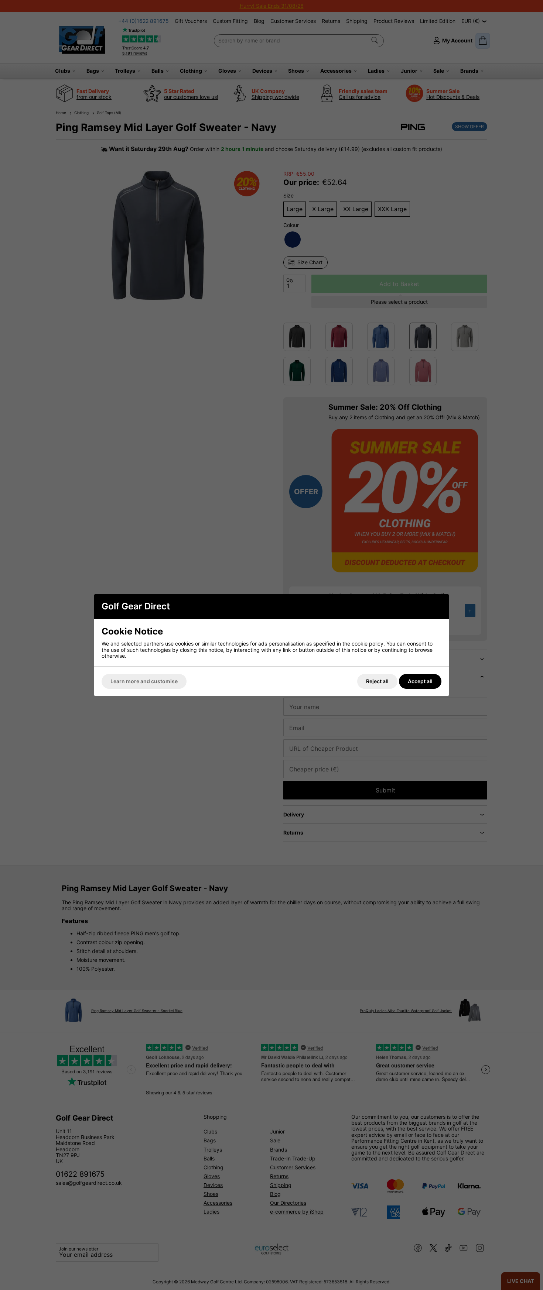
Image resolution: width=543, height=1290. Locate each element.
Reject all (377, 681)
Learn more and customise (144, 681)
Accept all (420, 681)
